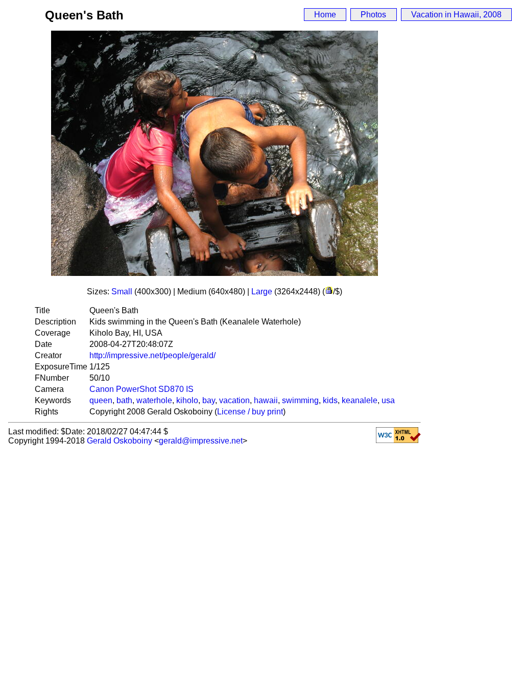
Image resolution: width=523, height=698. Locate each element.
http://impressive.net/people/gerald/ (152, 355)
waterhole (154, 400)
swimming (300, 400)
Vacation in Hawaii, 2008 (456, 14)
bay (208, 400)
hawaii (266, 400)
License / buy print (250, 411)
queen (100, 400)
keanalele (359, 400)
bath (124, 400)
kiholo (187, 400)
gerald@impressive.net (201, 440)
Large (261, 291)
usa (388, 400)
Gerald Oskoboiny (119, 440)
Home (325, 14)
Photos (373, 14)
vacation (234, 400)
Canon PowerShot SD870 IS (141, 389)
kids (330, 400)
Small (121, 291)
